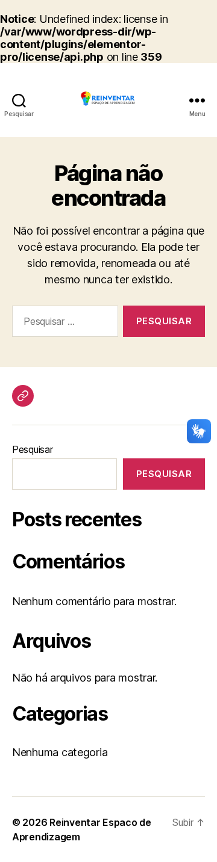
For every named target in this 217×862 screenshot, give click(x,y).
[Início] (23, 396)
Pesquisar (32, 449)
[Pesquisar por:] (62, 324)
